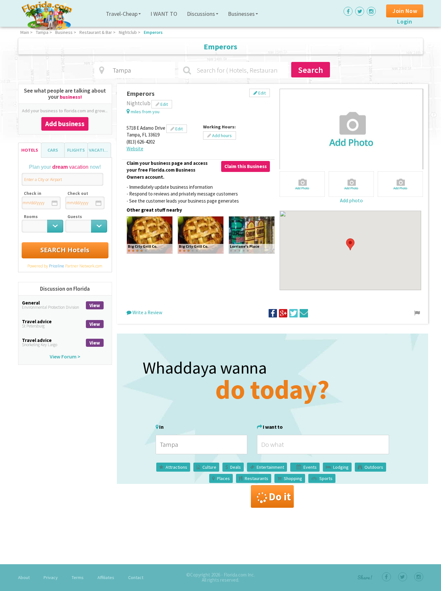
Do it (280, 496)
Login (404, 21)
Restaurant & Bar (95, 32)
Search (310, 70)
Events (310, 467)
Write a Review (146, 312)
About (24, 577)
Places (223, 478)
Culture (209, 467)
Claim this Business (245, 166)
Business (64, 32)
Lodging (341, 467)
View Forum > (65, 356)
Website (135, 148)
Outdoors (373, 467)
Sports (326, 478)
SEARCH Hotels (64, 249)
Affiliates (105, 577)
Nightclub (128, 32)
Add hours (221, 135)
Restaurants (256, 478)
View (94, 305)
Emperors (153, 32)
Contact (135, 577)
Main (24, 32)
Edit (261, 93)
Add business (65, 123)
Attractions (176, 467)
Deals (235, 467)
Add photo (351, 200)
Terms (78, 577)
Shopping (293, 478)
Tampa (42, 32)
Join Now (405, 11)
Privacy (51, 577)
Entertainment (270, 467)
